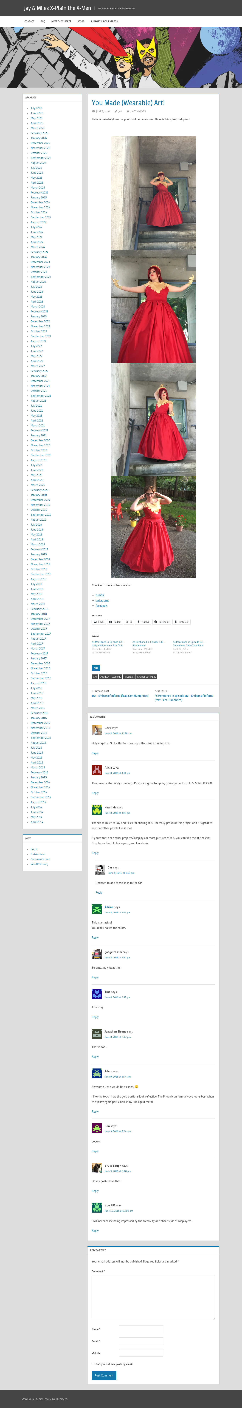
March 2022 (38, 366)
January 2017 (39, 658)
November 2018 (40, 564)
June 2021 (37, 410)
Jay (120, 111)
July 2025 (36, 167)
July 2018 (36, 584)
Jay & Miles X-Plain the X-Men (57, 7)
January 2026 (39, 138)
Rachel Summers (146, 676)
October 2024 (39, 212)
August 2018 (38, 579)
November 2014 (40, 787)
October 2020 (39, 450)
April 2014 (37, 822)
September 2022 (41, 336)
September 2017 (41, 633)
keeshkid (116, 676)
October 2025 (39, 153)
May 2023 (36, 296)
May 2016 (36, 698)
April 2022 (37, 361)
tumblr (100, 595)
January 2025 (39, 197)
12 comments (138, 111)
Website (96, 1353)
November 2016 (40, 668)
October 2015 (39, 732)
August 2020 (38, 460)
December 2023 (40, 262)
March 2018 (38, 604)
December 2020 (40, 440)
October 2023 (39, 271)
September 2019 (41, 514)
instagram (102, 600)
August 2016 (38, 683)
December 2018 (40, 559)
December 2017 (40, 618)
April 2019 (37, 539)
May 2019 (36, 534)
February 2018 (39, 609)
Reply (95, 753)
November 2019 (40, 504)
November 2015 (40, 727)
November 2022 (40, 326)
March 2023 (38, 306)
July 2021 (36, 405)
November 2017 (40, 623)
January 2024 (39, 257)
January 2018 (39, 613)
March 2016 (38, 708)
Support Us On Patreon (104, 21)
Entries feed (38, 854)
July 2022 (36, 346)
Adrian (109, 907)
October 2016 (39, 673)
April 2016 (37, 703)
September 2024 (41, 217)
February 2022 (39, 371)
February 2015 (39, 772)
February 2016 (39, 713)
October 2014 (39, 792)
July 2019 (36, 524)
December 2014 (40, 782)
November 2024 (40, 207)
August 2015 (38, 742)
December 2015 (40, 723)
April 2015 (37, 762)
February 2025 (39, 192)
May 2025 (36, 177)
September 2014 (41, 797)
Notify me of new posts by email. (114, 1364)
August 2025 (38, 162)
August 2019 (38, 519)
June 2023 (37, 291)
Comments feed (40, 859)
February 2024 (39, 252)
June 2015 (37, 752)
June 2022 (37, 351)
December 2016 (40, 663)
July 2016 (36, 688)
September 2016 (41, 678)
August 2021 (38, 400)
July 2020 (36, 465)
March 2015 (38, 767)
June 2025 (37, 172)
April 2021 (37, 420)
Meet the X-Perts (61, 21)
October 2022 (39, 331)
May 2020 (36, 475)
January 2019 (39, 554)
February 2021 (39, 430)
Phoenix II (129, 676)
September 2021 (41, 395)
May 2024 (36, 237)
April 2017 (37, 643)
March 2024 (38, 247)
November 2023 (40, 267)
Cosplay (104, 676)
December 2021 (40, 381)
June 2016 (37, 693)
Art (96, 667)
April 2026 (37, 123)
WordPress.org (39, 864)
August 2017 (38, 638)
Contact (29, 21)
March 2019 (38, 544)
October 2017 (39, 628)
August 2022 (38, 341)
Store (80, 21)
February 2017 (39, 653)
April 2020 (37, 480)
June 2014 (37, 812)
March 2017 (38, 648)
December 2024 (40, 202)
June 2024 (37, 232)
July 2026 (36, 108)
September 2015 (41, 737)
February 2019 (39, 549)
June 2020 (37, 470)
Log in (34, 849)
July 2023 (36, 286)
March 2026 (38, 128)
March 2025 (38, 187)
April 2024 (37, 242)
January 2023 (39, 316)
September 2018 (41, 574)
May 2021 (36, 415)
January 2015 (39, 777)
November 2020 (40, 445)
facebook (101, 605)
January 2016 (39, 718)
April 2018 (37, 599)
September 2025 (41, 157)
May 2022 (36, 356)
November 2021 (40, 385)
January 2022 (39, 376)
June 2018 (37, 589)
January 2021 (39, 435)
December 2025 (40, 143)
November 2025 (40, 148)
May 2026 (36, 118)
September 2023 (41, 276)
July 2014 (36, 807)
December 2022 (40, 321)
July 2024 (36, 227)
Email (96, 1341)
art (95, 676)
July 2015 (36, 747)
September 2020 (41, 455)
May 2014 (36, 817)
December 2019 (40, 499)
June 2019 (37, 529)
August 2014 (38, 802)
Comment (98, 1271)
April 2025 (37, 182)
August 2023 (38, 281)
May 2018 (36, 594)
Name (96, 1329)
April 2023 (37, 301)
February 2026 (39, 133)
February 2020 (39, 490)
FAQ (43, 21)
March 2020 (38, 485)
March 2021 (38, 425)
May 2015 (36, 757)
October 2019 (39, 509)
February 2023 (39, 311)
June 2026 (37, 113)
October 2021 (39, 390)
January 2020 (39, 495)
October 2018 (39, 569)
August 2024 (38, 222)
